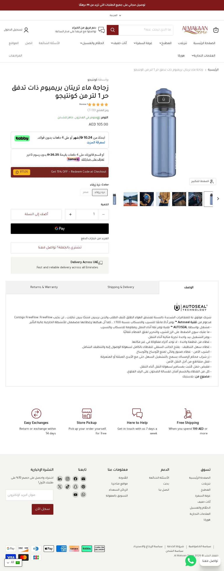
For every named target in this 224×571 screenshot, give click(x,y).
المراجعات (15, 56)
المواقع (14, 43)
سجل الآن (42, 509)
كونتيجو (92, 80)
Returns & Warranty (44, 287)
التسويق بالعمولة (117, 496)
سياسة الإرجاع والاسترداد (148, 546)
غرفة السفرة (143, 43)
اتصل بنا (164, 490)
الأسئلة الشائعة (49, 43)
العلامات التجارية (204, 56)
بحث (166, 484)
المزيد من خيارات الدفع (95, 238)
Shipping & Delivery (121, 287)
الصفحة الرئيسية (204, 43)
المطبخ (166, 43)
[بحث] (113, 30)
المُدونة (123, 478)
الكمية (105, 204)
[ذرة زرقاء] (100, 197)
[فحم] (86, 197)
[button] (211, 199)
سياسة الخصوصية (200, 546)
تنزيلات (182, 43)
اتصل (28, 43)
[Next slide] (216, 199)
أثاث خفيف (119, 43)
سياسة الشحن (174, 551)
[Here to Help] (137, 422)
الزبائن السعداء (118, 490)
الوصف (188, 287)
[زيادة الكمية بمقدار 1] (70, 214)
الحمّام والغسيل (92, 43)
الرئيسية (213, 70)
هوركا (181, 56)
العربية (113, 15)
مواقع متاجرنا (119, 484)
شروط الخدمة (175, 546)
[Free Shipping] (188, 422)
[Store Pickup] (86, 422)
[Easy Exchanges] (36, 422)
